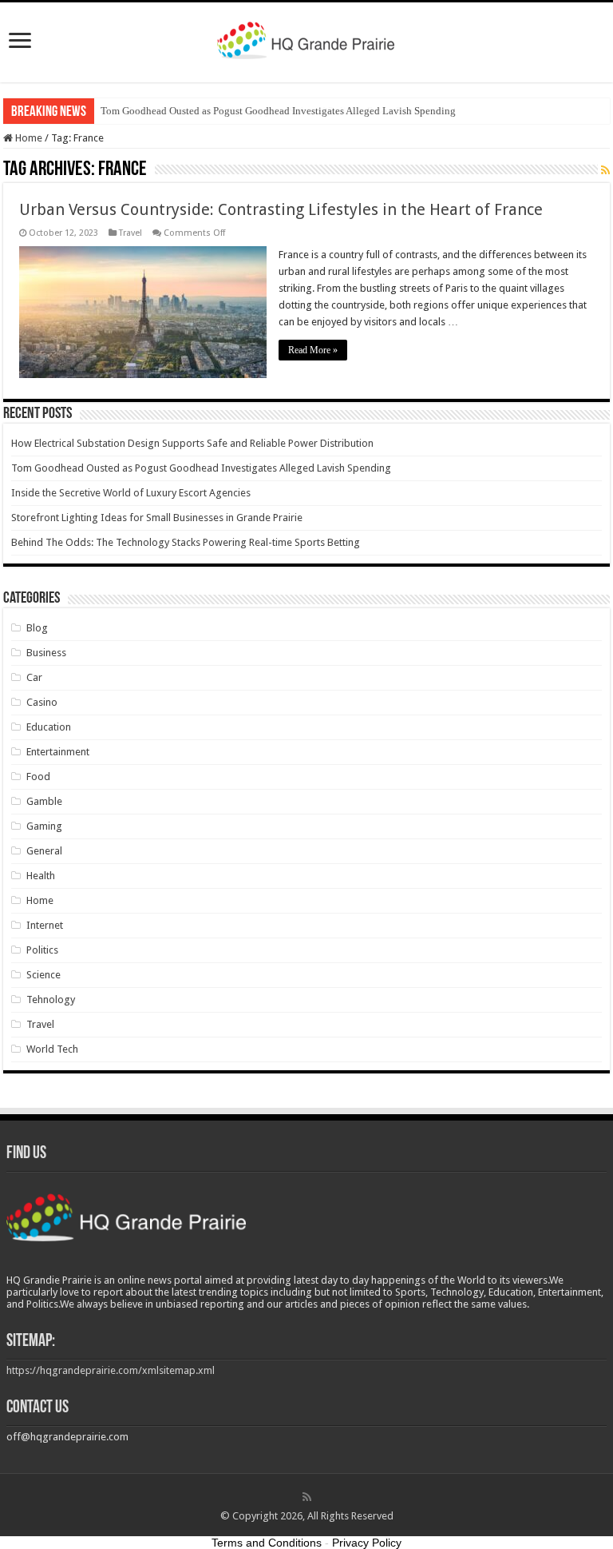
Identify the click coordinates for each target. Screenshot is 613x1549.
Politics (42, 950)
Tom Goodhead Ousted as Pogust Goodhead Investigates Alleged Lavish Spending (278, 111)
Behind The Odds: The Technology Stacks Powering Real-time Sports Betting (185, 542)
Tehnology (50, 999)
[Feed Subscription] (605, 170)
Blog (37, 628)
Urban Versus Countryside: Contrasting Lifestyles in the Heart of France (281, 209)
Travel (130, 233)
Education (48, 727)
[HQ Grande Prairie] (307, 39)
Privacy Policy (366, 1542)
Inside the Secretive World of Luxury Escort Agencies (131, 493)
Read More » (313, 350)
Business (46, 653)
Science (43, 975)
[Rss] (307, 1497)
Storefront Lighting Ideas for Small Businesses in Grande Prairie (157, 518)
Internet (44, 925)
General (44, 851)
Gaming (44, 826)
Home (27, 138)
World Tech (52, 1049)
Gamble (44, 801)
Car (34, 677)
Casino (41, 702)
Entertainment (57, 752)
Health (40, 876)
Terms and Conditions (267, 1542)
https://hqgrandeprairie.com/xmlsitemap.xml (110, 1370)
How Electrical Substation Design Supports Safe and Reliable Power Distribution (192, 443)
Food (38, 776)
